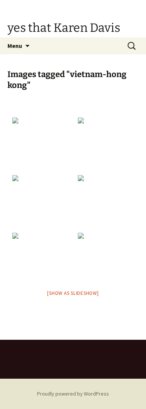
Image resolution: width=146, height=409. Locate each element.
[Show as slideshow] (72, 293)
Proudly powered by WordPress (73, 393)
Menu (14, 45)
